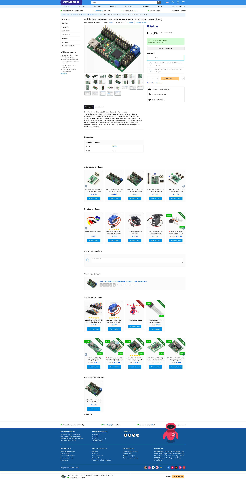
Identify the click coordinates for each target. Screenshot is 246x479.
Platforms (97, 6)
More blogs (158, 460)
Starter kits (128, 6)
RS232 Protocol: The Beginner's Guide (167, 458)
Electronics (81, 6)
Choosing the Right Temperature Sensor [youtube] (169, 454)
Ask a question (96, 258)
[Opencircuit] (71, 2)
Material (160, 6)
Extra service (128, 449)
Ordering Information (68, 451)
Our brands (65, 6)
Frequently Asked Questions (101, 460)
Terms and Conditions (68, 456)
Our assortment (97, 456)
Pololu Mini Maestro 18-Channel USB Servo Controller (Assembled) (123, 281)
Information (66, 449)
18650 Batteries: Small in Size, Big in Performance (169, 456)
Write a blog (127, 454)
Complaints (64, 460)
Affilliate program (129, 456)
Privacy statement (67, 458)
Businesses (175, 10)
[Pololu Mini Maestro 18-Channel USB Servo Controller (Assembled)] (87, 76)
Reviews (95, 454)
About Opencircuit (100, 449)
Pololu (114, 146)
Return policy (65, 454)
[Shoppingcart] (181, 2)
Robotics (113, 6)
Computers (145, 6)
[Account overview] (176, 2)
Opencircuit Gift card (130, 451)
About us (95, 451)
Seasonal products (179, 6)
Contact (183, 10)
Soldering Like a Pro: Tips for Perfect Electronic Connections (169, 451)
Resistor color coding (130, 458)
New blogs (158, 449)
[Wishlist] (171, 2)
